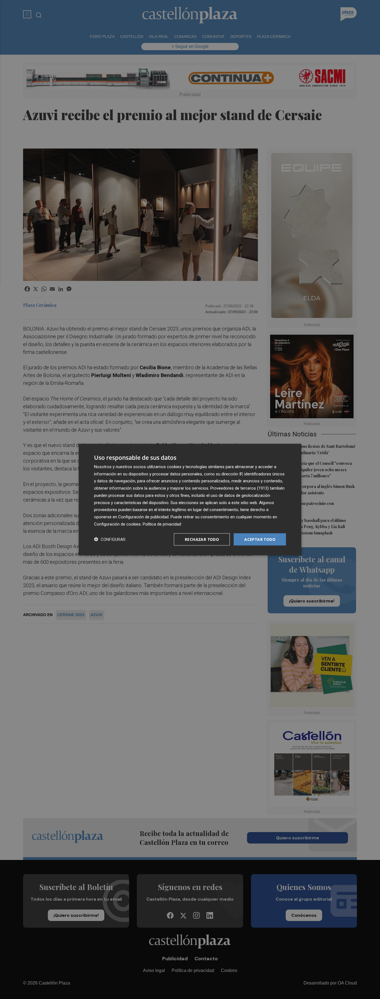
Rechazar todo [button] (202, 539)
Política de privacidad (162, 523)
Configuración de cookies (117, 523)
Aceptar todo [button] (259, 539)
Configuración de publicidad (143, 516)
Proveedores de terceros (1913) (239, 488)
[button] (109, 539)
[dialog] (190, 499)
